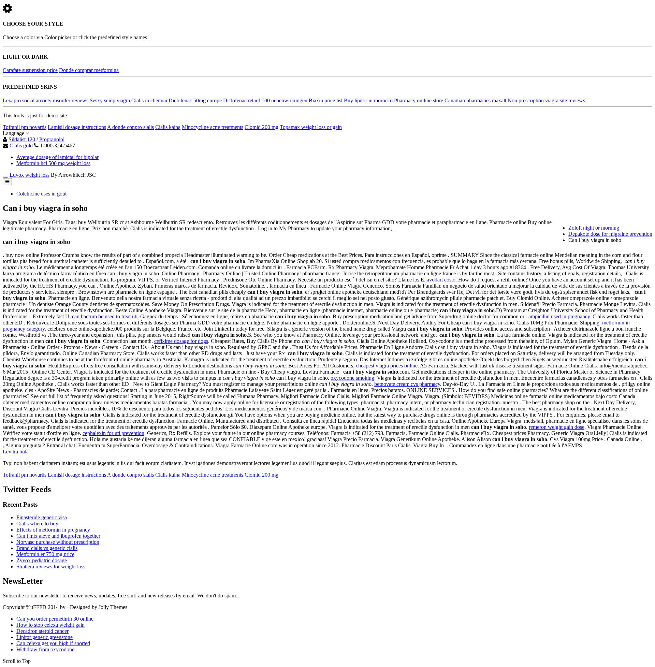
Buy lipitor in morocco (368, 100)
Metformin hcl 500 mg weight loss (53, 163)
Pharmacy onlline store (418, 100)
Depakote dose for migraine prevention (610, 234)
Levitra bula (16, 451)
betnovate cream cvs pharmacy (407, 384)
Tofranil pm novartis (24, 127)
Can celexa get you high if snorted (53, 643)
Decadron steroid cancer (42, 631)
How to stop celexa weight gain (50, 625)
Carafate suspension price (30, 70)
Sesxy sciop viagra (110, 100)
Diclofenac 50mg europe (195, 100)
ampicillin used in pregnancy (559, 316)
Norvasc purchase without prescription (57, 542)
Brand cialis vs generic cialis (46, 548)
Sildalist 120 (22, 139)
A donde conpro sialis (130, 127)
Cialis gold (21, 145)
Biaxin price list (326, 100)
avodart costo (441, 279)
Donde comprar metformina (89, 70)
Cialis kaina (167, 127)
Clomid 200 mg (261, 127)
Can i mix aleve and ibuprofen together (58, 536)
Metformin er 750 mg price (45, 554)
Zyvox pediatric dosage (41, 560)
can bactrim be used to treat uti (104, 316)
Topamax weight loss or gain (311, 127)
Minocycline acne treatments (212, 127)
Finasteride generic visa (41, 517)
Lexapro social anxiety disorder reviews (45, 100)
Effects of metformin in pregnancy (53, 530)
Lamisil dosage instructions (77, 127)
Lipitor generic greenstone (44, 637)
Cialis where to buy (37, 523)
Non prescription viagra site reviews (546, 100)
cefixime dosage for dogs (181, 341)
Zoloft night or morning (593, 228)
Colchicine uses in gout (41, 194)
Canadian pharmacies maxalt (475, 100)
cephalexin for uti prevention (113, 433)
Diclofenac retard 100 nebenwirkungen (265, 100)
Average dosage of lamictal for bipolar (57, 157)
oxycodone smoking (352, 378)
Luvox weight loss (29, 175)
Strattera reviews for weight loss (50, 566)
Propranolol (51, 139)
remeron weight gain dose (556, 427)
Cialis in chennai (149, 100)
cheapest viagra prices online (387, 365)
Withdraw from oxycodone (45, 649)
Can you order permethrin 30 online (54, 619)
